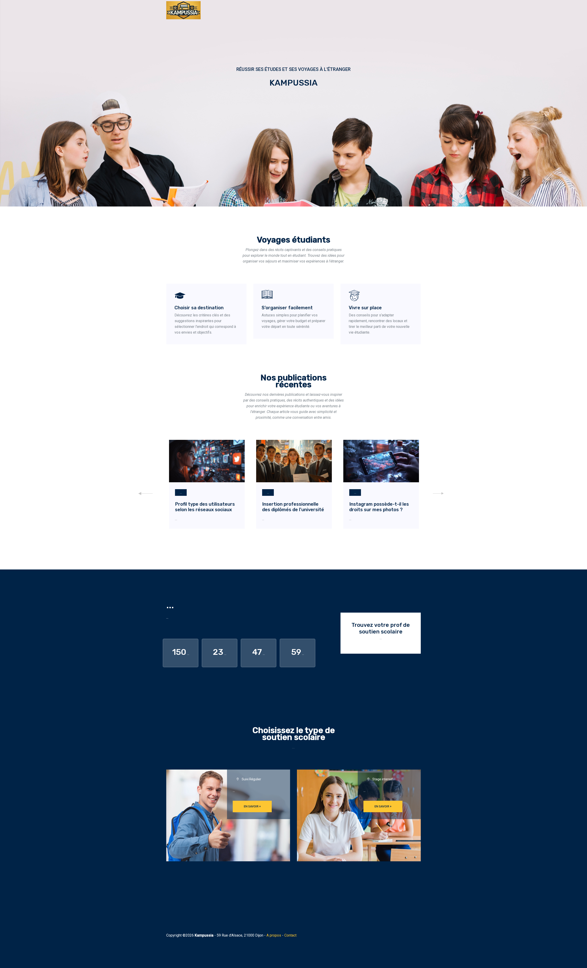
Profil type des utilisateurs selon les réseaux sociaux (204, 506)
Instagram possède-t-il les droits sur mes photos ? (378, 506)
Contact (290, 935)
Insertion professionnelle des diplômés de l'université (293, 506)
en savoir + (252, 806)
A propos (273, 935)
